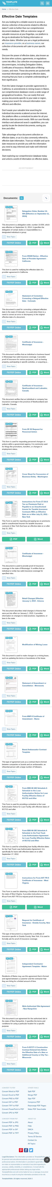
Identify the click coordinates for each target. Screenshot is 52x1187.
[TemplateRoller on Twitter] (31, 1150)
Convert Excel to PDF (10, 1095)
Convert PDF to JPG (10, 1122)
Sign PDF (31, 1098)
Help (30, 1126)
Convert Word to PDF (10, 1091)
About (30, 1122)
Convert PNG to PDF (10, 1098)
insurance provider (13, 43)
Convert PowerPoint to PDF (13, 1109)
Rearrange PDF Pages (37, 1106)
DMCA (30, 1129)
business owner (33, 43)
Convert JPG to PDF (10, 1113)
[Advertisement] (26, 178)
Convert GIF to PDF (10, 1102)
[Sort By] (46, 198)
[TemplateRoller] (8, 3)
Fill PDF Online (14, 243)
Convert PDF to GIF (10, 1129)
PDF (34, 243)
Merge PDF (32, 1095)
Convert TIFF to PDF (10, 1106)
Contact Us (32, 1140)
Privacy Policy (33, 1133)
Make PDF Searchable (37, 1109)
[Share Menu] (47, 1160)
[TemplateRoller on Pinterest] (21, 1150)
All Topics (31, 1144)
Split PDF (31, 1091)
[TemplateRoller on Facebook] (26, 1150)
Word (46, 243)
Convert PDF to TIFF (10, 1133)
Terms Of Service (35, 1137)
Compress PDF (34, 1102)
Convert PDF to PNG (10, 1126)
